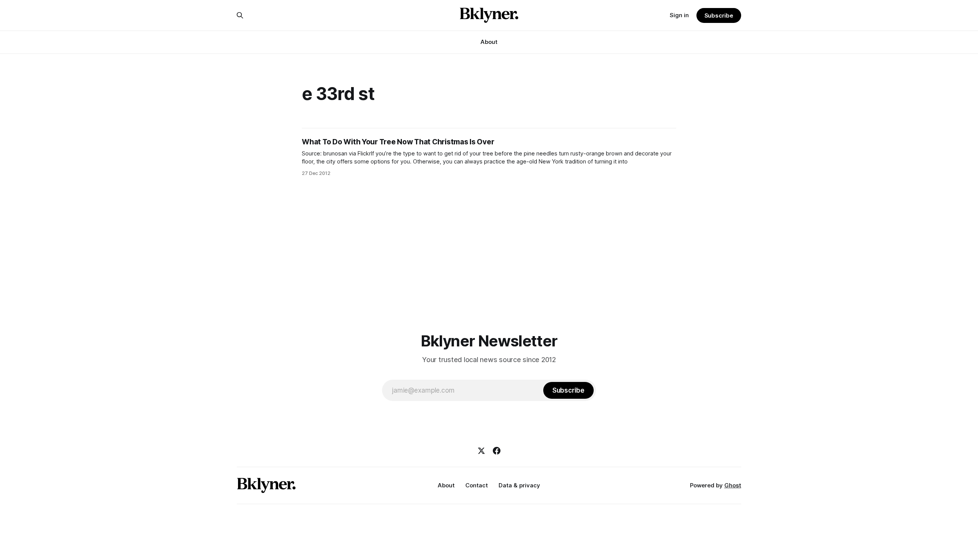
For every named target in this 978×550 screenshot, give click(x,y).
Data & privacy (519, 485)
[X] (481, 451)
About (489, 41)
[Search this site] (240, 15)
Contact (476, 485)
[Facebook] (496, 451)
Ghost (732, 485)
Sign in (679, 15)
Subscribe (718, 15)
